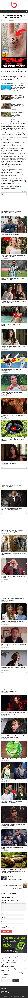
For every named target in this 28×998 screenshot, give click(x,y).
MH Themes (22, 996)
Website (3, 921)
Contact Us (3, 988)
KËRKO (15, 980)
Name (3, 913)
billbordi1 (12, 20)
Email (2, 917)
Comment (3, 902)
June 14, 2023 (5, 20)
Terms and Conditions (6, 992)
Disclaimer (3, 990)
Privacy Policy (4, 991)
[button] (26, 11)
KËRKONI (3, 978)
